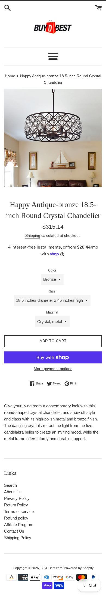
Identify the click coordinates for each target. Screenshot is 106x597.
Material (52, 312)
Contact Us (14, 531)
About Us (12, 491)
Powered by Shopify (78, 568)
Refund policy (16, 518)
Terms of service (19, 511)
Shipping (32, 235)
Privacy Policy (17, 498)
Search (10, 485)
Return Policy (16, 505)
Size (52, 291)
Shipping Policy (17, 537)
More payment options (53, 368)
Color (52, 270)
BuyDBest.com (51, 568)
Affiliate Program (18, 524)
